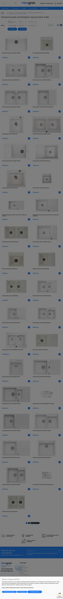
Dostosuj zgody (22, 591)
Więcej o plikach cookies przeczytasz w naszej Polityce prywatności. (18, 587)
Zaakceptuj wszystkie (35, 591)
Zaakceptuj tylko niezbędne (9, 591)
